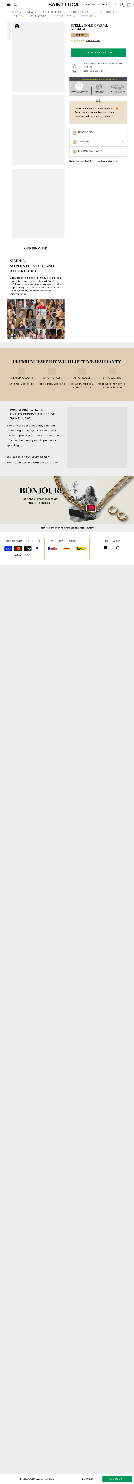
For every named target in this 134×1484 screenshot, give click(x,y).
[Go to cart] (129, 4)
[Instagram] (117, 547)
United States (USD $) (96, 4)
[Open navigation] (8, 4)
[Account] (121, 4)
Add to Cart (117, 1479)
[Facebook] (105, 547)
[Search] (15, 4)
